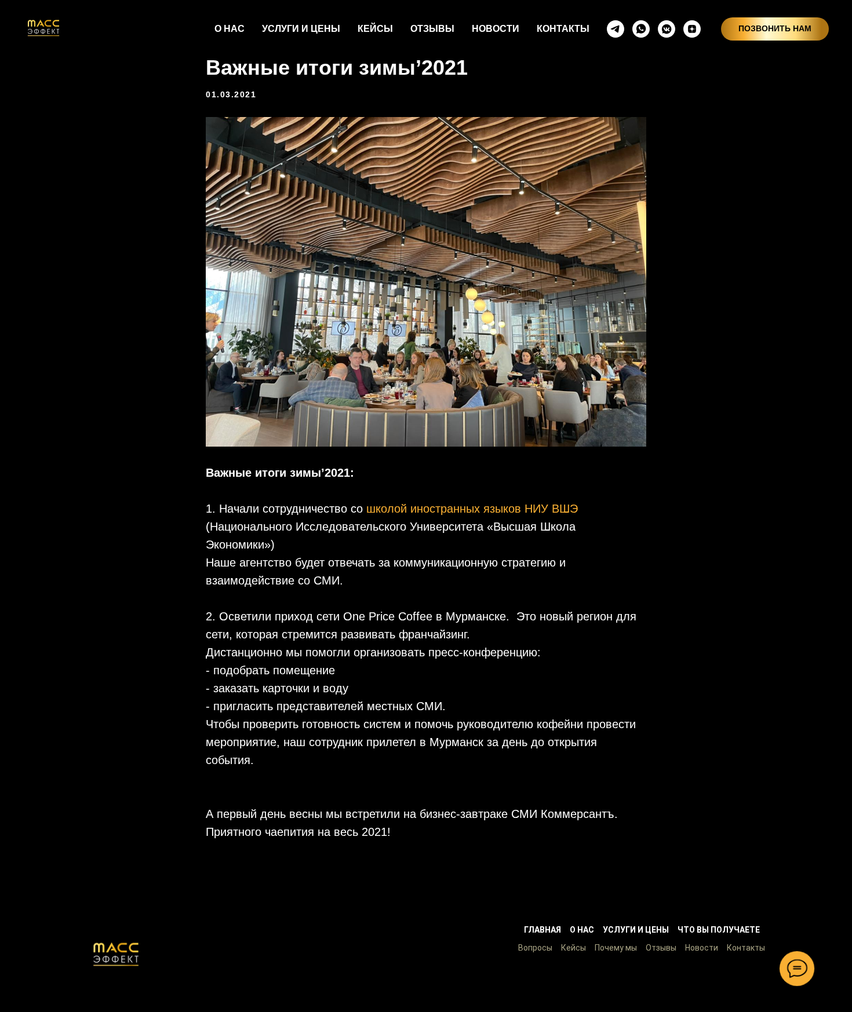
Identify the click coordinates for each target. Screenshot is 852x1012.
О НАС (229, 29)
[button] (116, 954)
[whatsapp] (641, 29)
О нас (582, 929)
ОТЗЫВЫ (432, 29)
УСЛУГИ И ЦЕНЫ (301, 29)
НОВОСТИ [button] (495, 29)
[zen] (692, 29)
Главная (542, 929)
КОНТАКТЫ (563, 29)
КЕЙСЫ (375, 29)
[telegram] (615, 29)
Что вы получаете (719, 929)
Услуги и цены (636, 929)
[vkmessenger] (666, 29)
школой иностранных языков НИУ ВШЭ (472, 508)
